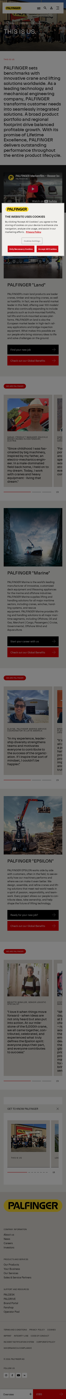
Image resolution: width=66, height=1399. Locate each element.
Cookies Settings (32, 241)
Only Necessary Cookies (21, 249)
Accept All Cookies (47, 249)
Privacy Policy (33, 231)
